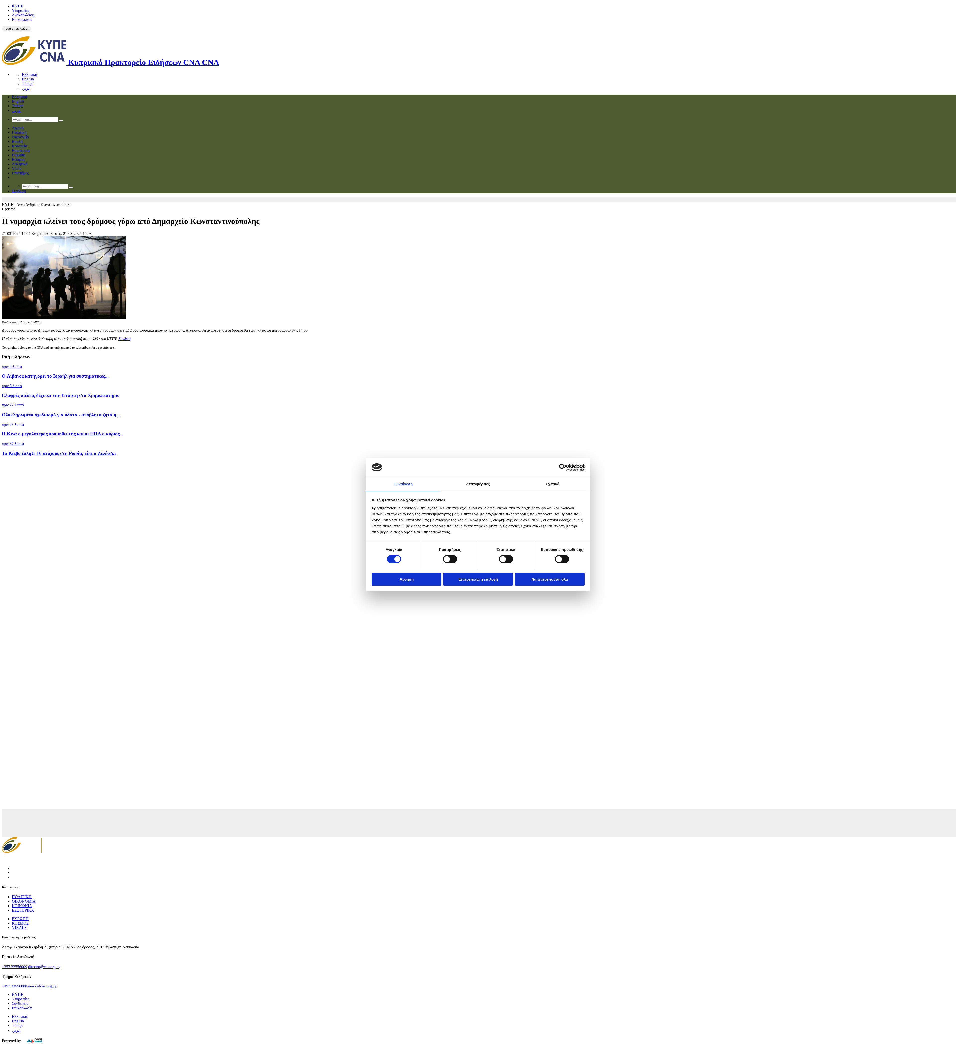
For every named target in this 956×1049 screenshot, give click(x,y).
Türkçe (27, 83)
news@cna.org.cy (42, 986)
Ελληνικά (29, 74)
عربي (26, 88)
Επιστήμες (20, 173)
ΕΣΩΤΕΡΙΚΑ (23, 910)
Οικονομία (20, 137)
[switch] (450, 559)
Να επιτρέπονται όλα (549, 579)
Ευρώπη (18, 155)
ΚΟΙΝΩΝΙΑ (22, 906)
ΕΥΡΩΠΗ (20, 919)
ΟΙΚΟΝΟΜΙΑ (24, 901)
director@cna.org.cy (44, 967)
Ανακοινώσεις (23, 15)
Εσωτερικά (21, 150)
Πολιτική (19, 132)
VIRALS (19, 928)
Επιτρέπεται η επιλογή (478, 579)
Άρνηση (407, 579)
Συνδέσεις (20, 1003)
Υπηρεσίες (20, 10)
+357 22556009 (14, 967)
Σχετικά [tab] (552, 484)
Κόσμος (18, 159)
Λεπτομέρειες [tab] (478, 484)
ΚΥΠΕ (17, 6)
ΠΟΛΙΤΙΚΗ (22, 897)
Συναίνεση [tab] (403, 484)
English (28, 79)
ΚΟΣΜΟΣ (20, 923)
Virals (16, 168)
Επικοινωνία (22, 19)
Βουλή (17, 141)
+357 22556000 (14, 986)
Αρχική (18, 128)
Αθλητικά (19, 164)
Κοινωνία (19, 146)
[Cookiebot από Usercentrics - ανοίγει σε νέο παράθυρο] (563, 467)
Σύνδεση (124, 339)
